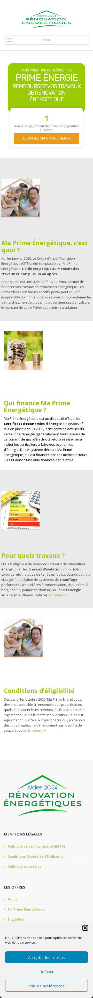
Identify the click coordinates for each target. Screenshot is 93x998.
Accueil (14, 899)
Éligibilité (16, 919)
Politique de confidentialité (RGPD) (36, 846)
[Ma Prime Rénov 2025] (46, 19)
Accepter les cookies (46, 957)
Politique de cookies (24, 866)
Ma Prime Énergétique (26, 909)
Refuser (47, 971)
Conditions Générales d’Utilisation (36, 856)
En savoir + (57, 595)
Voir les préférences (46, 985)
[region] (46, 105)
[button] (85, 927)
